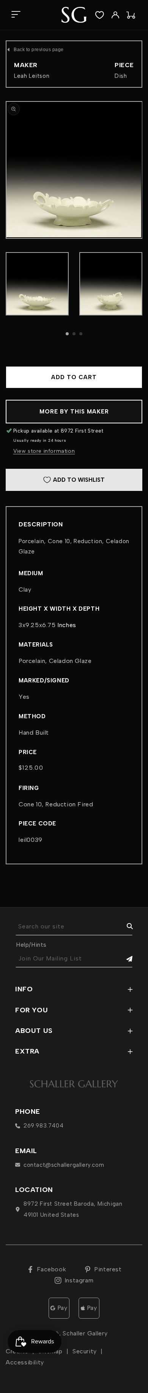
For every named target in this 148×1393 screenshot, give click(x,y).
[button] (15, 15)
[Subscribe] (124, 959)
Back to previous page (39, 49)
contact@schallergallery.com (64, 1164)
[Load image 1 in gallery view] (37, 283)
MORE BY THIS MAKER (74, 411)
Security (84, 1351)
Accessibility (25, 1362)
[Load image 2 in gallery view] (110, 283)
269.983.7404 (43, 1125)
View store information (44, 451)
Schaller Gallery (85, 1333)
